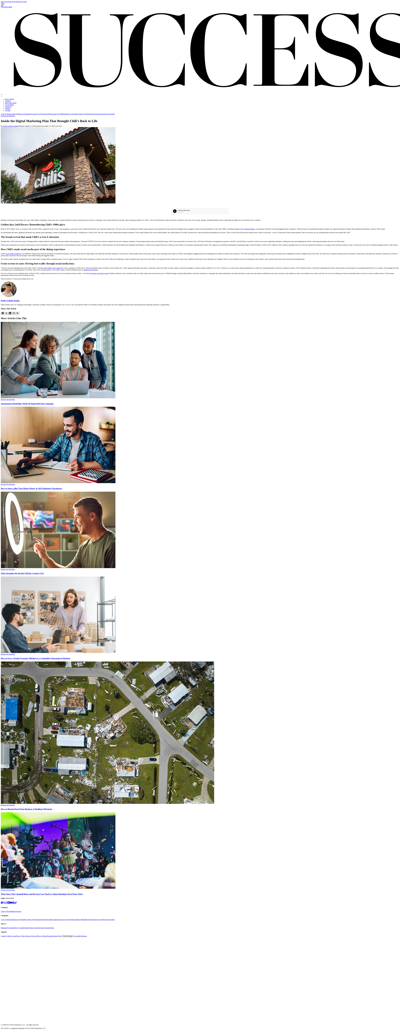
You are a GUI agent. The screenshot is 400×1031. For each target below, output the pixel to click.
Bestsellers (26, 928)
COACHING (9, 105)
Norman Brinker (249, 229)
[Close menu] (1, 96)
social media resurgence (13, 254)
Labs (41, 928)
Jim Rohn (51, 928)
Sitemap (84, 936)
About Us (4, 911)
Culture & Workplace (85, 114)
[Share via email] (14, 313)
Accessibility (77, 936)
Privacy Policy (21, 936)
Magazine (4, 928)
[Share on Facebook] (3, 313)
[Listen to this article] (175, 211)
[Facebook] (2, 903)
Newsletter (10, 928)
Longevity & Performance (39, 114)
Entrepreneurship (97, 114)
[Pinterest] (13, 903)
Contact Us (4, 936)
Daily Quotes (18, 928)
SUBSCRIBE (7, 7)
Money (14, 114)
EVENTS (8, 107)
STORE (7, 110)
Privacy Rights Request (44, 936)
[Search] (2, 4)
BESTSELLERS (10, 103)
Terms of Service (31, 936)
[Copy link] (17, 313)
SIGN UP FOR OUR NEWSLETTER (14, 2)
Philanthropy (66, 114)
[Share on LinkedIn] (10, 313)
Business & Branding (24, 114)
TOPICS (8, 101)
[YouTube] (11, 903)
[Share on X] (6, 313)
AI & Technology (6, 114)
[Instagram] (6, 903)
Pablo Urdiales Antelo (10, 126)
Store (32, 928)
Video (19, 911)
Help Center (12, 936)
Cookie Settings (67, 936)
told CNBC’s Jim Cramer (52, 268)
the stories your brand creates (99, 273)
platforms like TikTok (91, 270)
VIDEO (7, 108)
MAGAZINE (9, 99)
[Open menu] (1, 94)
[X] (4, 903)
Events (45, 928)
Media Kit (14, 911)
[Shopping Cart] (2, 7)
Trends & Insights (109, 114)
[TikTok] (16, 903)
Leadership (74, 114)
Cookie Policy (57, 936)
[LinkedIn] (9, 903)
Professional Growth (55, 114)
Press (9, 911)
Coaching (37, 928)
